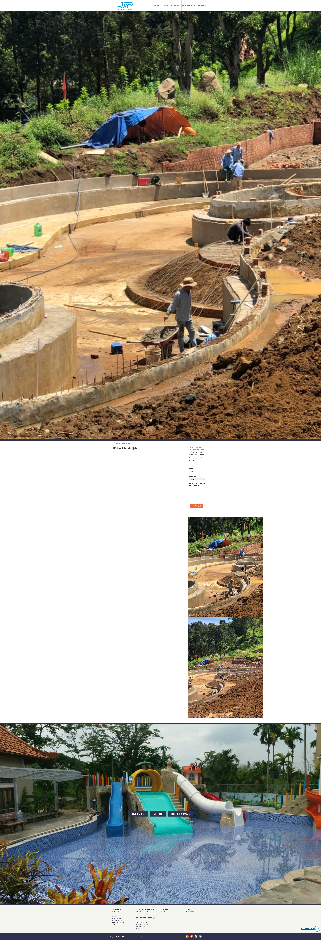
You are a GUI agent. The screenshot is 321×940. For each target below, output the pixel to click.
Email (191, 468)
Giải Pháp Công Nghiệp (145, 918)
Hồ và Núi (202, 5)
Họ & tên (193, 460)
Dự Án (187, 909)
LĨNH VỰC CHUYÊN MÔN (145, 909)
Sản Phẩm (164, 909)
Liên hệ (158, 813)
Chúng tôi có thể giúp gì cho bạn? (197, 485)
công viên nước (189, 5)
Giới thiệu (157, 5)
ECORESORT (175, 5)
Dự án (166, 5)
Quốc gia (193, 476)
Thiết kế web (138, 937)
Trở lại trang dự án (123, 443)
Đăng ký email (180, 813)
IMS (144, 937)
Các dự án (138, 813)
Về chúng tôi (117, 909)
